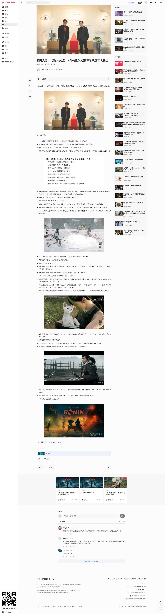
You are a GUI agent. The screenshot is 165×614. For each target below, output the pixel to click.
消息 (161, 2)
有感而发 (84, 490)
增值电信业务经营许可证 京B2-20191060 (137, 587)
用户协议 (60, 606)
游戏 (39, 459)
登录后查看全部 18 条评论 (91, 561)
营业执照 (144, 584)
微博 (113, 579)
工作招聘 (79, 606)
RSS (145, 579)
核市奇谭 (134, 579)
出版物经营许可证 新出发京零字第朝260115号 (136, 599)
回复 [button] (71, 534)
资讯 (61, 69)
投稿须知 (53, 606)
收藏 (151, 2)
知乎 (109, 579)
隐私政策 (66, 606)
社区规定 (72, 606)
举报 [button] (74, 534)
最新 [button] (123, 521)
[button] (30, 80)
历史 (156, 2)
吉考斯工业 (127, 579)
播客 (121, 579)
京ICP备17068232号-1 (141, 590)
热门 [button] (119, 521)
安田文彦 (46, 459)
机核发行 (140, 579)
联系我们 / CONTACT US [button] (43, 606)
